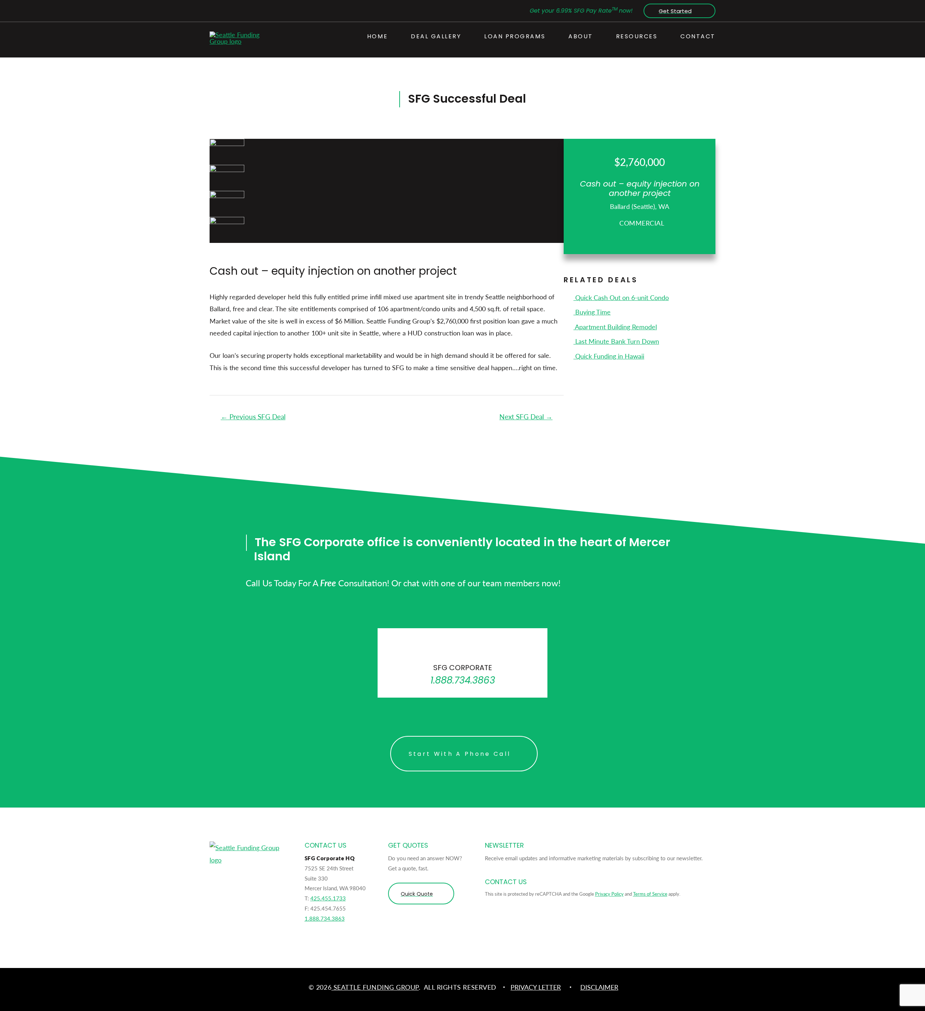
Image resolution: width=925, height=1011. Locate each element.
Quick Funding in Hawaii (608, 355)
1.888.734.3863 (325, 918)
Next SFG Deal (525, 416)
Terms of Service (650, 893)
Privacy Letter (536, 986)
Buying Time (592, 311)
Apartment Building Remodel (615, 326)
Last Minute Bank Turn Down (616, 341)
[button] (677, 11)
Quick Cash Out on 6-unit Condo (621, 297)
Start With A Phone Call (460, 754)
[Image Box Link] (462, 662)
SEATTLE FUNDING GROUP (375, 986)
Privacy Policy (609, 893)
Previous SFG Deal (253, 416)
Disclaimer (599, 986)
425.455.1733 (328, 898)
